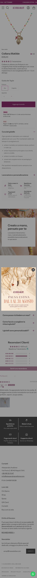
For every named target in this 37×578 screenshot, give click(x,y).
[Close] (33, 269)
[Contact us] (33, 574)
